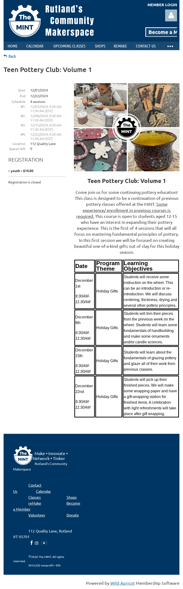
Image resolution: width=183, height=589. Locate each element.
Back (12, 56)
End (22, 96)
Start (21, 90)
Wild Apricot (122, 582)
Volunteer (36, 514)
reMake (34, 503)
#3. (23, 125)
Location (18, 143)
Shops (71, 497)
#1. (23, 106)
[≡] (169, 46)
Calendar (43, 491)
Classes (34, 497)
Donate (72, 514)
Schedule (18, 101)
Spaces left (17, 148)
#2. (23, 116)
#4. (23, 134)
